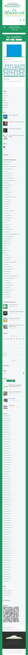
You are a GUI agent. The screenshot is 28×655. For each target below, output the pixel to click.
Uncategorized (7, 271)
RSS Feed (7, 600)
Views (5, 380)
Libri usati (7, 231)
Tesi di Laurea (7, 266)
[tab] (4, 381)
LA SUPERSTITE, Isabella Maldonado (16, 311)
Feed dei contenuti (7, 590)
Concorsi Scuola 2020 (8, 178)
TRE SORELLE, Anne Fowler (14, 318)
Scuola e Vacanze (8, 236)
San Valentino (7, 215)
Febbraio (7, 453)
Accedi (5, 588)
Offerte (5, 248)
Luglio (6, 443)
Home (7, 39)
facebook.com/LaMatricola (12, 6)
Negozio (12, 39)
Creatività (6, 107)
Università (6, 95)
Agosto (6, 441)
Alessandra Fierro (12, 313)
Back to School (7, 162)
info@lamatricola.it (14, 4)
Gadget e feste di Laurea (10, 196)
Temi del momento (8, 269)
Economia (7, 287)
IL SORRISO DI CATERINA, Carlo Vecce (16, 121)
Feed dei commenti (8, 593)
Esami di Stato (8, 229)
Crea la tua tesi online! (13, 304)
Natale (6, 206)
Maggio (7, 420)
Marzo (6, 415)
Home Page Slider (7, 185)
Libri (5, 98)
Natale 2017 (6, 241)
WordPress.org (7, 595)
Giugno (6, 418)
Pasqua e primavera (9, 210)
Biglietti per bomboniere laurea (15, 391)
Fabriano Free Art (6, 79)
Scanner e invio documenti (10, 262)
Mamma (6, 203)
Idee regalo (6, 105)
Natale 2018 (6, 243)
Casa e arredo (7, 192)
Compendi (8, 283)
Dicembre (7, 432)
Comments (9, 380)
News (5, 245)
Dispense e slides (8, 285)
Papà (6, 208)
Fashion (6, 194)
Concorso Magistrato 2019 (9, 180)
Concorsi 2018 (7, 175)
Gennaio (7, 455)
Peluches (7, 213)
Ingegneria (7, 292)
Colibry (6, 255)
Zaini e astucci (8, 173)
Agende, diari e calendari (10, 166)
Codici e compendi (8, 278)
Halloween (7, 201)
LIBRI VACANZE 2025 (13, 115)
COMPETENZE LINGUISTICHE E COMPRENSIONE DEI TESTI (15, 386)
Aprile (6, 422)
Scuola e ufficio (8, 217)
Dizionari (7, 227)
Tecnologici (7, 220)
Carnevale (7, 189)
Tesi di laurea (7, 297)
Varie (6, 171)
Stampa (6, 264)
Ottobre (6, 425)
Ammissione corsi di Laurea (10, 276)
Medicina (7, 294)
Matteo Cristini (12, 306)
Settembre (7, 439)
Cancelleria (6, 102)
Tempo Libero (7, 238)
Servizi (5, 100)
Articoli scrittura (8, 168)
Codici (7, 280)
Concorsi (7, 224)
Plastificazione (8, 257)
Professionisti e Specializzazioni (11, 234)
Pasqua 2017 (6, 250)
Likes (14, 380)
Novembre (7, 434)
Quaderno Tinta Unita (7, 59)
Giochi (6, 199)
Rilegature (7, 259)
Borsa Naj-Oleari (12, 398)
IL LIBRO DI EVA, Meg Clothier (15, 128)
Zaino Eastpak (11, 405)
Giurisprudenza (8, 290)
